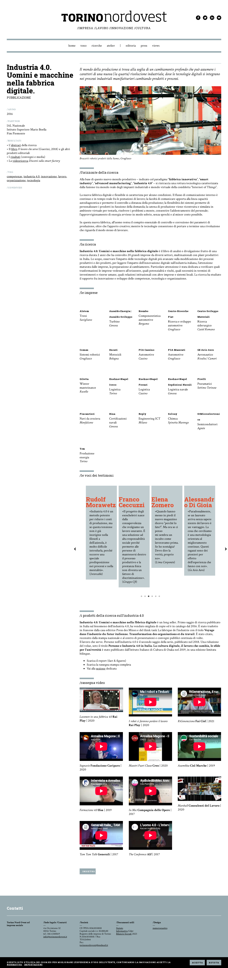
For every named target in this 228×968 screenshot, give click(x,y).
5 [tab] (156, 603)
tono (84, 46)
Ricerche (97, 46)
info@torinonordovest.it (55, 936)
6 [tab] (159, 603)
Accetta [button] (197, 962)
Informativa (122, 931)
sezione (100, 668)
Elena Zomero (162, 502)
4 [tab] (152, 603)
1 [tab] (141, 603)
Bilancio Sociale (124, 933)
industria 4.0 (32, 176)
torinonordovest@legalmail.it (94, 945)
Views (155, 46)
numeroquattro (160, 928)
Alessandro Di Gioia (199, 502)
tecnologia (33, 180)
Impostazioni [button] (33, 964)
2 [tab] (145, 603)
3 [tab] (149, 603)
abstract (16, 145)
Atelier (111, 46)
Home (72, 46)
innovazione (49, 176)
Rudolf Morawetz (101, 502)
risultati (15, 157)
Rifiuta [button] (214, 962)
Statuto (119, 928)
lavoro (62, 176)
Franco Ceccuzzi (132, 502)
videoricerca (20, 161)
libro (14, 149)
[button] (75, 549)
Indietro (88, 871)
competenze (14, 176)
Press (144, 46)
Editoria (131, 46)
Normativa (14, 964)
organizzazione (16, 180)
